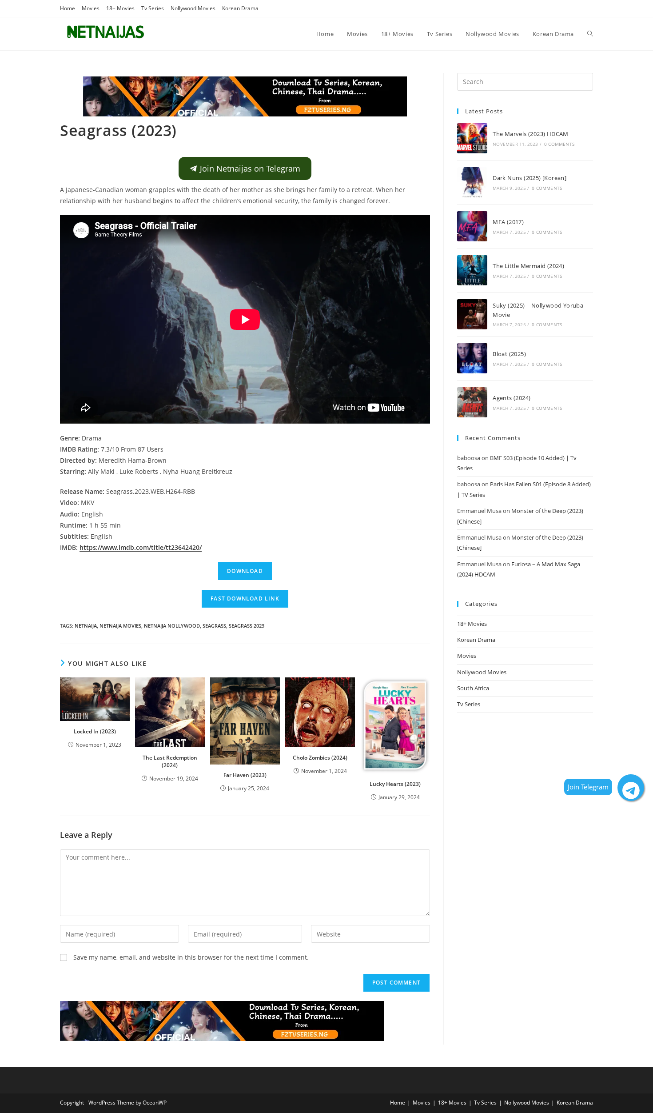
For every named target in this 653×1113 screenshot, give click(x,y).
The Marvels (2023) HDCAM (531, 134)
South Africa (473, 688)
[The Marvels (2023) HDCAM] (472, 138)
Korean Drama (240, 8)
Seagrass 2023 (246, 625)
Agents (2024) (511, 398)
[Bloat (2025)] (472, 358)
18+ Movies (120, 8)
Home (67, 8)
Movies (91, 8)
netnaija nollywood (172, 625)
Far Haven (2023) (245, 775)
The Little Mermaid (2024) (528, 266)
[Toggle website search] (590, 33)
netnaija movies (120, 625)
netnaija (86, 625)
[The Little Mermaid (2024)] (472, 270)
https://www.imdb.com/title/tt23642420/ (141, 547)
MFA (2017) (508, 222)
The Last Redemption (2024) (170, 761)
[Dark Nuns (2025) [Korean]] (472, 182)
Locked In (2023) (95, 731)
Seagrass (214, 625)
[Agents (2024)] (472, 402)
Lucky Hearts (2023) (395, 784)
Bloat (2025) (509, 354)
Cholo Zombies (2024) (320, 757)
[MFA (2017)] (472, 226)
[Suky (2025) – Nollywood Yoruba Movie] (472, 314)
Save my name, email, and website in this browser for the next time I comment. (191, 957)
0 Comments (559, 144)
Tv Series (152, 8)
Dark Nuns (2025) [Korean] (529, 178)
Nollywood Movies (193, 8)
